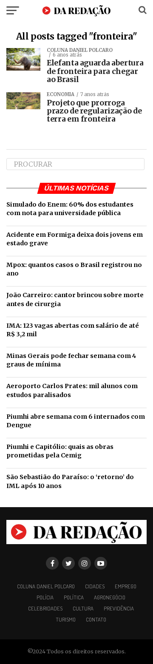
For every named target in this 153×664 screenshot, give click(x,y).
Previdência (119, 608)
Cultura (83, 608)
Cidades (95, 586)
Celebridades (45, 608)
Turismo (66, 619)
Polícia (45, 597)
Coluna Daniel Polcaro (46, 586)
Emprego (125, 586)
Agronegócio (109, 597)
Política (74, 597)
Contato (96, 619)
